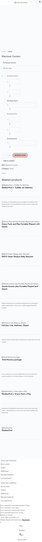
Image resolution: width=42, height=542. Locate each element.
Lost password (6, 478)
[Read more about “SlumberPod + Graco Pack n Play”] (5, 424)
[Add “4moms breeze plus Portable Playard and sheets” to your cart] (5, 319)
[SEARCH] (34, 2)
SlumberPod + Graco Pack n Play (16, 394)
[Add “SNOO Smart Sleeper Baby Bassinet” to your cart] (5, 280)
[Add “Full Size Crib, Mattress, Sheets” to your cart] (5, 353)
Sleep (10, 51)
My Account (5, 464)
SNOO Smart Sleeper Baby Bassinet (17, 256)
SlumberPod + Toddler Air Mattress (17, 187)
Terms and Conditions (8, 460)
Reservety (26, 520)
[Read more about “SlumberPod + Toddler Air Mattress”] (5, 217)
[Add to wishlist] (5, 212)
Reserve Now (20, 155)
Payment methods (7, 475)
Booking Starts (12, 101)
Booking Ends (12, 139)
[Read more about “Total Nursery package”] (5, 387)
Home (4, 51)
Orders (3, 468)
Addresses (5, 471)
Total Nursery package (12, 359)
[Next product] (39, 51)
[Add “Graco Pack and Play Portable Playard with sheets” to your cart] (5, 250)
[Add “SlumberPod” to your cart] (5, 454)
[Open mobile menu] (3, 2)
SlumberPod (7, 430)
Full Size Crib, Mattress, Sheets (15, 325)
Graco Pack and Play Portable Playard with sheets (21, 225)
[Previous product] (34, 51)
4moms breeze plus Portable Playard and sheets (20, 287)
